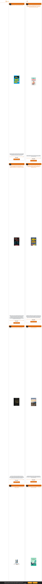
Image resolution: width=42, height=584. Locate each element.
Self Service (15, 318)
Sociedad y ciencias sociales (21, 318)
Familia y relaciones (33, 155)
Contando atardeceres (34, 327)
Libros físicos (15, 154)
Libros (36, 155)
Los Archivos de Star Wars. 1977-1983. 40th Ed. (17, 327)
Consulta (16, 153)
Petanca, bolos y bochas (21, 317)
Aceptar (30, 582)
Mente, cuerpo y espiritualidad (20, 154)
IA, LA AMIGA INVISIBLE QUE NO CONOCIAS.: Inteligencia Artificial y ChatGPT (33, 487)
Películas (13, 477)
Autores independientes (16, 315)
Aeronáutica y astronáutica (36, 315)
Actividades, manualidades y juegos (30, 315)
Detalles (22, 320)
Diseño (13, 476)
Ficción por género (32, 476)
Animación (13, 315)
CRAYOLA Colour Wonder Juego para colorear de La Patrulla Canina (16, 487)
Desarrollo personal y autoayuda (13, 316)
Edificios (19, 476)
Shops (17, 318)
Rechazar (35, 582)
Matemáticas (10, 317)
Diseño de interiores (16, 476)
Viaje (39, 317)
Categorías (13, 153)
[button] (27, 1)
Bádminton (20, 315)
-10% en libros (10, 153)
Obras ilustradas (17, 317)
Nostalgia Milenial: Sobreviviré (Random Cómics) (16, 5)
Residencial (18, 477)
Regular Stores (28, 317)
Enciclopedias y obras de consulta (20, 153)
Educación (30, 155)
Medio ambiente (13, 317)
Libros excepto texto (12, 154)
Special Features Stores (33, 156)
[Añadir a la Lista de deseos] (10, 4)
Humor (40, 316)
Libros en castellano (39, 155)
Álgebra (10, 315)
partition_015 (10, 477)
